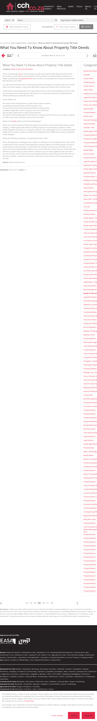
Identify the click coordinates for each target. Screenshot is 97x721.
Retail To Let (46, 655)
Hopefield (50, 671)
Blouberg (35, 669)
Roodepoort (4, 676)
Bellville (18, 669)
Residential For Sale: (8, 669)
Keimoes (72, 671)
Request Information (42, 660)
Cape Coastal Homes (18, 43)
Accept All (88, 715)
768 (51, 603)
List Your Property (72, 657)
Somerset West (31, 676)
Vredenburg (90, 676)
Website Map (24, 660)
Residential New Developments (61, 652)
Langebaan (34, 674)
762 (26, 603)
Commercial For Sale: (8, 681)
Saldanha (13, 676)
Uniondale (69, 676)
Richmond (85, 674)
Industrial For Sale (21, 655)
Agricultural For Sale (59, 655)
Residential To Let (43, 652)
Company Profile (86, 657)
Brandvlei (61, 669)
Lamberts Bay (24, 674)
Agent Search (4, 660)
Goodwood (21, 671)
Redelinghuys (75, 674)
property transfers (26, 78)
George (19, 686)
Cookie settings (57, 715)
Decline (74, 715)
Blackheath (20, 681)
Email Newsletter (33, 657)
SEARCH (88, 27)
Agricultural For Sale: (8, 686)
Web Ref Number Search (18, 27)
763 (31, 603)
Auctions (3, 657)
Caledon (69, 669)
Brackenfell (28, 684)
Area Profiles (12, 657)
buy (20, 74)
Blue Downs (44, 669)
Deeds (14, 121)
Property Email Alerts (57, 657)
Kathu (66, 671)
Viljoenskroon (79, 676)
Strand (61, 676)
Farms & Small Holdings (75, 655)
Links (31, 660)
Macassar (43, 674)
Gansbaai (13, 671)
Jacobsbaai (58, 671)
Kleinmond (92, 671)
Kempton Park (82, 671)
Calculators (44, 657)
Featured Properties (13, 652)
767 (47, 603)
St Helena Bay (42, 676)
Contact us (14, 660)
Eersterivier (4, 671)
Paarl (49, 674)
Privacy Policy (55, 660)
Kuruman (15, 674)
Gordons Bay (31, 671)
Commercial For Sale (81, 652)
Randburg (66, 674)
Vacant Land (89, 655)
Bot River (53, 669)
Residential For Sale (28, 652)
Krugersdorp (5, 674)
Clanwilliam (77, 669)
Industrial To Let (34, 655)
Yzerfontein (4, 679)
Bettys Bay (26, 669)
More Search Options (68, 27)
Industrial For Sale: (7, 684)
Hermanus (41, 671)
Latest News (32, 43)
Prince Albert (56, 674)
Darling (85, 669)
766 (43, 603)
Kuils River (27, 689)
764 (35, 603)
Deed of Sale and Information (22, 69)
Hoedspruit (27, 686)
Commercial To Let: (7, 689)
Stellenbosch (53, 676)
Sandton (21, 676)
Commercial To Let (6, 655)
